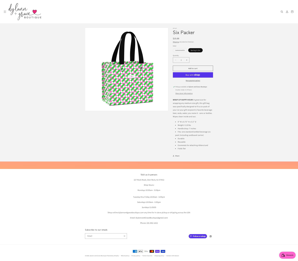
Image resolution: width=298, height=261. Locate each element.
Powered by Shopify (113, 255)
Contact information (172, 255)
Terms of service (147, 255)
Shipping (176, 42)
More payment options (193, 80)
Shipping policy (159, 255)
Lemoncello (181, 50)
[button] (4, 11)
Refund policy (125, 255)
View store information (184, 93)
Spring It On (195, 50)
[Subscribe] (124, 236)
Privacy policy (136, 255)
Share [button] (177, 156)
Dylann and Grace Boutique (98, 255)
